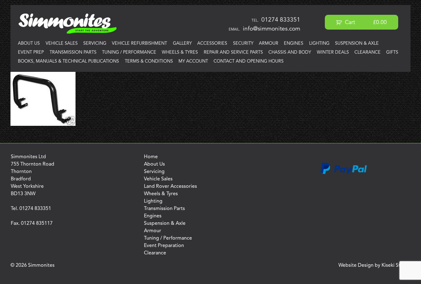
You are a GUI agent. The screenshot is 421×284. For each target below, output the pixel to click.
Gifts (392, 52)
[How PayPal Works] (344, 173)
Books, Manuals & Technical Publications (68, 61)
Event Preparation (164, 245)
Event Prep (31, 52)
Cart (365, 22)
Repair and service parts (233, 52)
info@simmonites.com (271, 29)
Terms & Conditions (149, 61)
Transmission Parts (73, 52)
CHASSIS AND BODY (289, 52)
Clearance (367, 52)
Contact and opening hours (249, 61)
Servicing (94, 43)
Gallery (182, 43)
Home (151, 156)
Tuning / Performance (129, 52)
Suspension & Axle (357, 43)
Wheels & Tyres (180, 52)
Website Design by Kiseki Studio (374, 265)
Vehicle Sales (62, 43)
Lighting (319, 43)
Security (243, 43)
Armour (268, 43)
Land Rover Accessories (170, 186)
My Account (193, 61)
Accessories (212, 43)
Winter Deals (333, 52)
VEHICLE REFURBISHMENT (139, 43)
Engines (293, 43)
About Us (29, 43)
